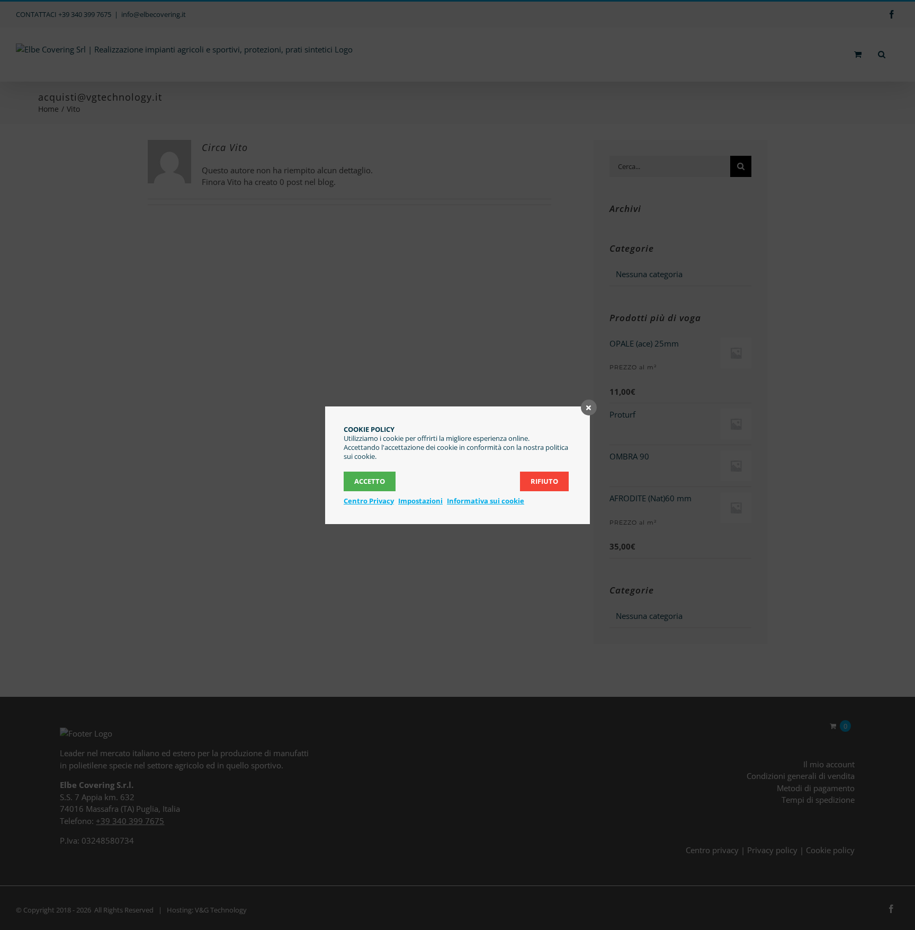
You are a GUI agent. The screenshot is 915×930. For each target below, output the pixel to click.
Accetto (369, 481)
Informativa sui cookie (485, 501)
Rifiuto (544, 481)
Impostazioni (420, 501)
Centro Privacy (369, 501)
